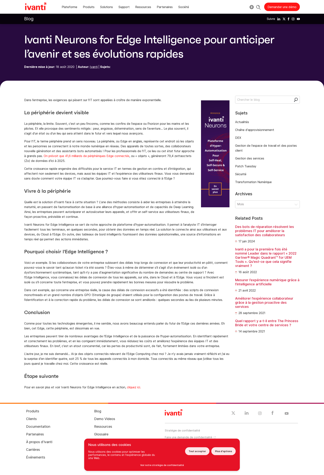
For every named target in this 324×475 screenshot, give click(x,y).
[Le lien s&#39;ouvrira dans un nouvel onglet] (278, 18)
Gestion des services (249, 158)
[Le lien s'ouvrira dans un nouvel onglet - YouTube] (287, 414)
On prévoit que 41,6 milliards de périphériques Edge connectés (86, 156)
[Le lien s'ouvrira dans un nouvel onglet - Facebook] (272, 414)
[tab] (69, 7)
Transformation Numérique (253, 182)
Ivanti (94, 67)
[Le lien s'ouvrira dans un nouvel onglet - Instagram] (260, 414)
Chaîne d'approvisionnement (254, 130)
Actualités (242, 122)
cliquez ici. (134, 387)
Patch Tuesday (245, 166)
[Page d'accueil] (35, 7)
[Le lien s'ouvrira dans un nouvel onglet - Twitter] (233, 414)
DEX (238, 138)
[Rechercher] (258, 7)
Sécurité (240, 174)
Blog (29, 18)
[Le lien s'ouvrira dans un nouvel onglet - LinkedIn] (247, 414)
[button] (267, 204)
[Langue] (251, 7)
